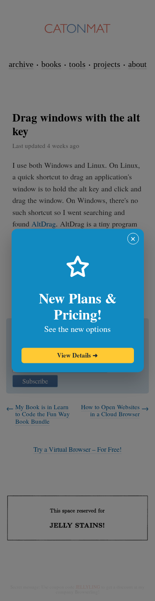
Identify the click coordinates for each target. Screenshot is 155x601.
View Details (77, 355)
